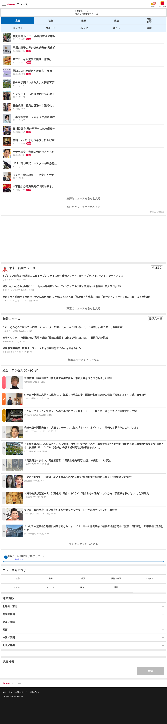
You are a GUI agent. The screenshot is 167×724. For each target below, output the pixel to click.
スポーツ (50, 28)
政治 (116, 20)
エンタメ (17, 28)
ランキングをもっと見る (83, 543)
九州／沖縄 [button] (9, 645)
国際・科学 (116, 578)
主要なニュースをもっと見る (83, 198)
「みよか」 (18, 559)
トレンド (83, 28)
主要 (17, 20)
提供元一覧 (155, 318)
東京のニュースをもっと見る (83, 308)
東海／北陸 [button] (9, 622)
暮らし (116, 28)
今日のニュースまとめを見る (83, 207)
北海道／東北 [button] (10, 606)
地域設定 (157, 267)
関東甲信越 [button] (9, 614)
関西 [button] (5, 629)
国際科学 (149, 20)
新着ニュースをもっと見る (83, 359)
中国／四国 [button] (9, 637)
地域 (149, 28)
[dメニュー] (6, 683)
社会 (50, 20)
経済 (83, 20)
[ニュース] (18, 4)
